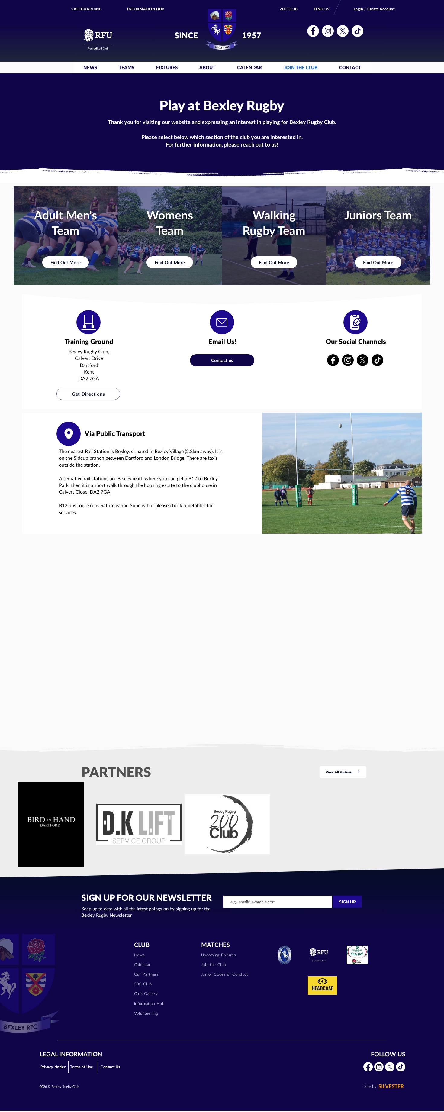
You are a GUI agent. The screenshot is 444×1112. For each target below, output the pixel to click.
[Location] (88, 322)
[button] (313, 31)
